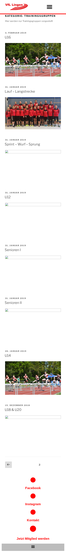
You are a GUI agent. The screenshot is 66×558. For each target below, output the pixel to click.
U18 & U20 (13, 410)
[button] (49, 6)
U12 (8, 197)
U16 (8, 37)
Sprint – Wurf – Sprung (22, 144)
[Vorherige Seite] (8, 465)
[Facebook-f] (33, 480)
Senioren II (13, 303)
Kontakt (33, 520)
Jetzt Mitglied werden (33, 538)
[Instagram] (33, 496)
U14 (8, 355)
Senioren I (13, 250)
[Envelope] (33, 512)
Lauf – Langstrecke (20, 91)
